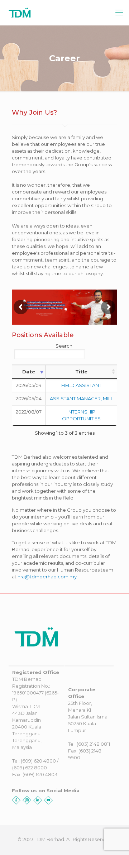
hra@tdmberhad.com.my (47, 576)
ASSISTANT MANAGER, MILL (81, 398)
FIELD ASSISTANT (81, 385)
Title (81, 371)
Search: (64, 346)
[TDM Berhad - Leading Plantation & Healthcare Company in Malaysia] (53, 13)
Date (28, 371)
